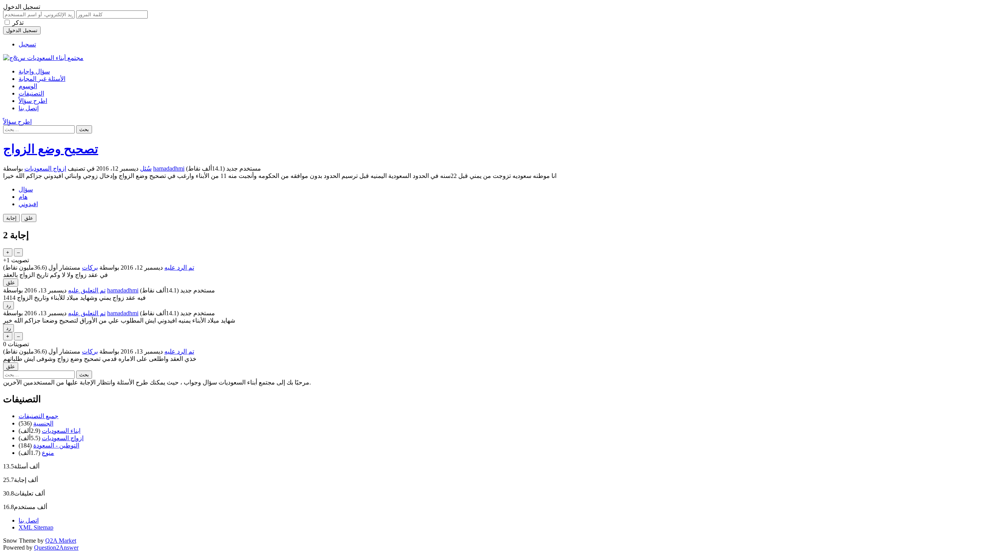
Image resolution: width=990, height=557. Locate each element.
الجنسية (43, 423)
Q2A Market (60, 540)
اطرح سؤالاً (33, 100)
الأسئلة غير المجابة (42, 78)
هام (23, 196)
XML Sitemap (36, 527)
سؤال (26, 189)
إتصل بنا (29, 108)
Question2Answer (56, 547)
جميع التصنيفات (38, 416)
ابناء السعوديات (61, 430)
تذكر (18, 22)
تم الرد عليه (179, 267)
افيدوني (28, 204)
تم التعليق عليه (87, 290)
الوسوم (28, 86)
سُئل (146, 168)
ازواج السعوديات (45, 168)
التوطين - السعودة (56, 445)
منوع (48, 452)
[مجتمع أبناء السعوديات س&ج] (43, 58)
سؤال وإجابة (34, 71)
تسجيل (27, 44)
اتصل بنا (29, 520)
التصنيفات (31, 93)
